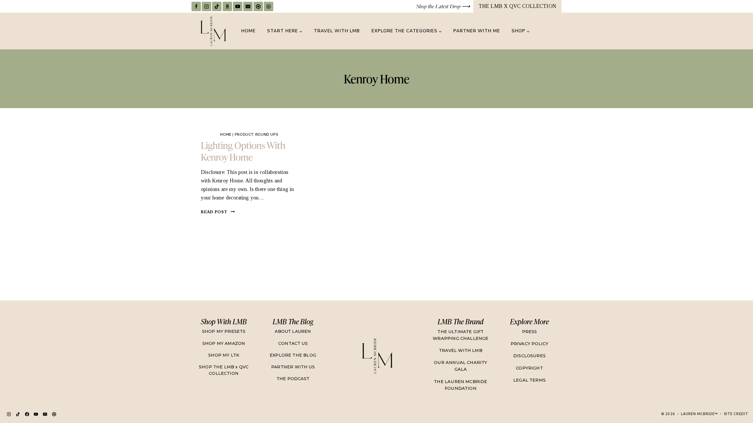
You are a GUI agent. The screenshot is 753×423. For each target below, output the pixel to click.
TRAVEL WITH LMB (337, 31)
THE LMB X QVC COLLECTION (517, 6)
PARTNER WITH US (293, 367)
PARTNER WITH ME (476, 31)
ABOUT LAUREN (293, 331)
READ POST (218, 211)
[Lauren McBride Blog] (377, 355)
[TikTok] (216, 6)
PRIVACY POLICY (530, 343)
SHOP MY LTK (223, 355)
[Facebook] (196, 6)
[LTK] (258, 6)
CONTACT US (293, 343)
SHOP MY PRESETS (224, 331)
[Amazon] (227, 6)
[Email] (248, 6)
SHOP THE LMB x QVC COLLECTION (224, 370)
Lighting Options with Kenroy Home (243, 151)
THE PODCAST (292, 378)
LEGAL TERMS (529, 380)
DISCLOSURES (529, 355)
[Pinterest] (268, 6)
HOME (248, 31)
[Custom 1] (54, 414)
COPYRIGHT (529, 368)
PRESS (529, 331)
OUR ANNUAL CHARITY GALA (460, 366)
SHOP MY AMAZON (223, 343)
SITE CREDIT (736, 414)
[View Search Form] (556, 31)
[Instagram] (206, 6)
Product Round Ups (257, 134)
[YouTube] (237, 6)
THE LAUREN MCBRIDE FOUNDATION (460, 385)
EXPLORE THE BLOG (293, 355)
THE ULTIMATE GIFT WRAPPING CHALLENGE (460, 335)
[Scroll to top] (736, 398)
